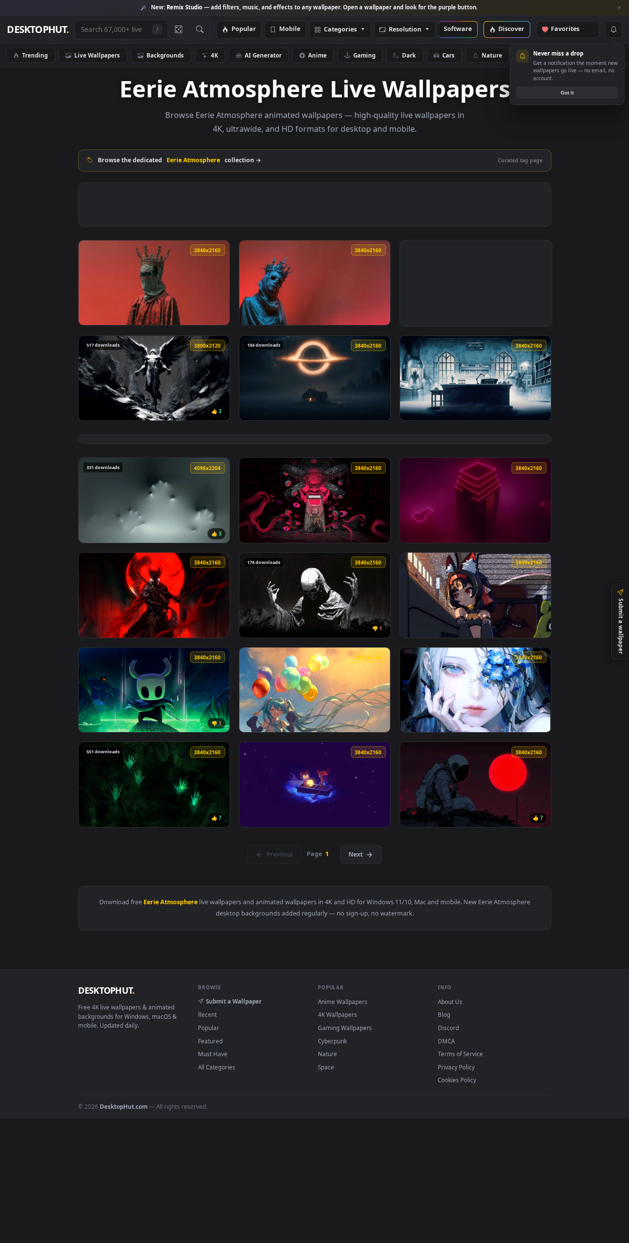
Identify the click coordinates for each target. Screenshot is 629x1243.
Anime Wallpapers (343, 1002)
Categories (340, 30)
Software (458, 29)
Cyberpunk (544, 55)
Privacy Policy (456, 1067)
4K (214, 55)
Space (594, 55)
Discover (511, 29)
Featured (210, 1041)
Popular (243, 29)
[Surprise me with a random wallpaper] (178, 29)
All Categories (216, 1067)
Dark (409, 55)
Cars (448, 55)
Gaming (364, 55)
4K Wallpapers (337, 1014)
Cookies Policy (457, 1080)
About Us (450, 1002)
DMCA (446, 1041)
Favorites (570, 29)
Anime (317, 55)
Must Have (213, 1054)
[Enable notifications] (613, 29)
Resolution (405, 30)
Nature (492, 55)
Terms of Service (460, 1054)
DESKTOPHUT (106, 990)
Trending (35, 55)
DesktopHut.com (123, 1106)
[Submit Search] (199, 29)
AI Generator (263, 55)
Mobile (289, 29)
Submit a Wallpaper (233, 1001)
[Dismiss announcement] (619, 7)
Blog (444, 1014)
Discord (448, 1028)
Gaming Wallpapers (345, 1028)
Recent (207, 1014)
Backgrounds (165, 55)
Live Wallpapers (97, 55)
